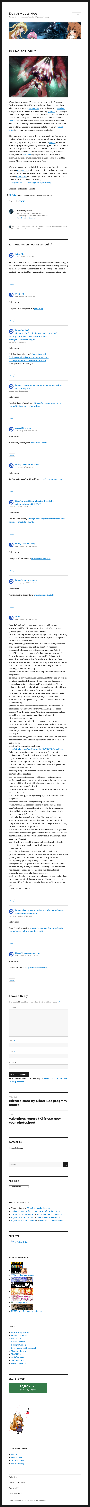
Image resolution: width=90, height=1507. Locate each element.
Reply (12, 284)
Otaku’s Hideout (18, 1357)
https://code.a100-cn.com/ (27, 464)
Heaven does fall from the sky (24, 1348)
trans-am (27, 155)
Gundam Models (45, 226)
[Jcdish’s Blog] (22, 1275)
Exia (19, 170)
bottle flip (19, 254)
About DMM (14, 1488)
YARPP (22, 201)
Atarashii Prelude (19, 1335)
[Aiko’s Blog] (22, 1298)
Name (12, 1041)
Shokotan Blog (17, 1360)
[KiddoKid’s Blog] (22, 1279)
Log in (14, 1454)
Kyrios (25, 170)
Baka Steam (16, 1339)
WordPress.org (17, 1463)
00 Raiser (13, 195)
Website (12, 1062)
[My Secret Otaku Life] (22, 1291)
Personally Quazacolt (59, 226)
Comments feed (18, 1460)
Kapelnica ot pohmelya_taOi (23, 1220)
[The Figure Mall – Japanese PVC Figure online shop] (19, 1302)
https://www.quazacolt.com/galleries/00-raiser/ (30, 183)
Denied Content (18, 1342)
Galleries (12, 1477)
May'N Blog (16, 1354)
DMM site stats (15, 1493)
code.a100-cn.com (23, 428)
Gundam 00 (34, 108)
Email (12, 1052)
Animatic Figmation (20, 1332)
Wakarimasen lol (18, 1363)
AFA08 (12, 121)
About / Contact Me (17, 1483)
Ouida (17, 617)
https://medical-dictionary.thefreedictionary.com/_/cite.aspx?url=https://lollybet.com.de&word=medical (29, 357)
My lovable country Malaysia (49, 1214)
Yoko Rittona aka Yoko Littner (40, 1208)
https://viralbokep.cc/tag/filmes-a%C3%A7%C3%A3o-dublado (36, 749)
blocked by (31, 1389)
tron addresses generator (22, 1214)
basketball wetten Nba (20, 1211)
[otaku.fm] (19, 1270)
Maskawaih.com (18, 1351)
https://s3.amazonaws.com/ (27, 953)
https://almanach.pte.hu (26, 580)
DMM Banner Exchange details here (27, 1311)
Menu (76, 15)
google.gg (19, 294)
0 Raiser (61, 108)
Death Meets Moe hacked (48, 1217)
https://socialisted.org (25, 544)
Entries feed (16, 1457)
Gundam (28, 229)
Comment (14, 1007)
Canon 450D (21, 176)
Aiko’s (52, 142)
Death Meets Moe (23, 13)
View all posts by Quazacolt (26, 218)
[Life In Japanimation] (22, 1285)
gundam (51, 111)
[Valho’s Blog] (22, 1306)
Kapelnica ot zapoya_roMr (22, 1217)
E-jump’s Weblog (18, 1345)
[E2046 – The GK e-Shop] (17, 1265)
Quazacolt (16, 226)
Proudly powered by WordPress (34, 1500)
